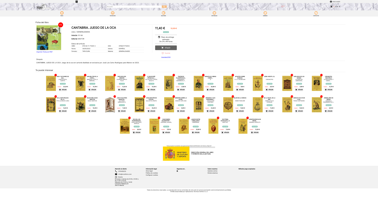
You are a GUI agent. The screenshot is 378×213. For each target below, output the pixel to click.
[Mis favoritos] (282, 6)
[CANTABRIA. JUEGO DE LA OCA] (49, 37)
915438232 (122, 171)
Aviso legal (149, 171)
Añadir (167, 48)
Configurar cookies (152, 175)
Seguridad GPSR (165, 57)
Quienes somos (212, 171)
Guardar (167, 53)
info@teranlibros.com (125, 174)
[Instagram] (77, 2)
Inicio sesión (336, 1)
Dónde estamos (213, 173)
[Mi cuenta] (331, 1)
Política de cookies (152, 173)
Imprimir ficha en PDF (45, 52)
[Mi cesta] (331, 6)
